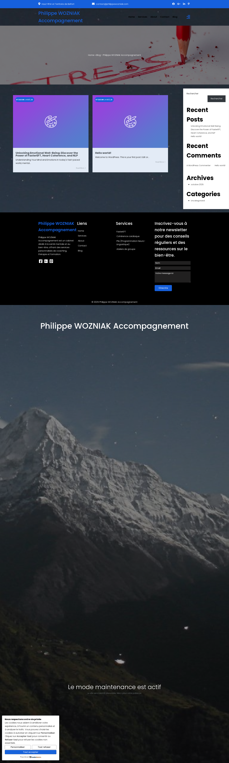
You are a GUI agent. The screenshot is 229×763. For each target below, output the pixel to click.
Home (91, 55)
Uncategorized (198, 200)
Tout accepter (30, 752)
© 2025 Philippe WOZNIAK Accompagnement (114, 302)
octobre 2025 (197, 184)
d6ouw (21, 100)
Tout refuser (44, 747)
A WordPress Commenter (199, 165)
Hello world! (196, 136)
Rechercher (192, 93)
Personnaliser (18, 747)
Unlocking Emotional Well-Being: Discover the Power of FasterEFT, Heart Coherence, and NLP (206, 129)
